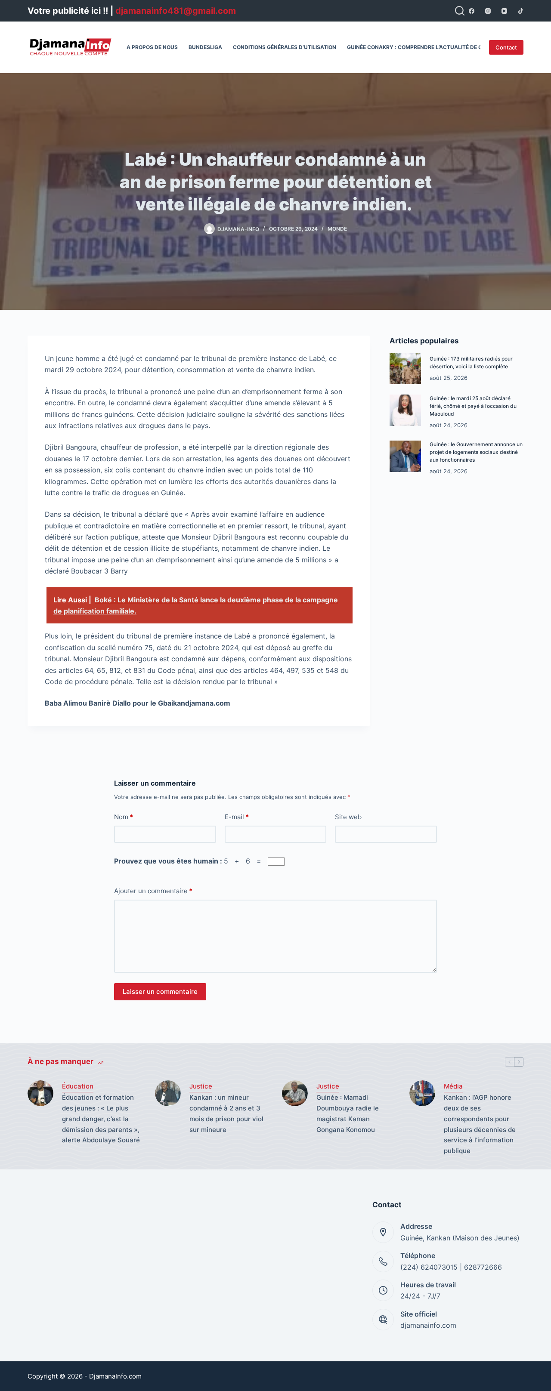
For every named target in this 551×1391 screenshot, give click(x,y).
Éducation (77, 1086)
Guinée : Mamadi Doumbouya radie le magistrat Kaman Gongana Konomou (347, 1113)
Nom (123, 817)
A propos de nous (152, 47)
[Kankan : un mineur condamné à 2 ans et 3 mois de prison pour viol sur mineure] (168, 1093)
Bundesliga (205, 47)
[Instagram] (488, 11)
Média (453, 1086)
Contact (506, 47)
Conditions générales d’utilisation (284, 47)
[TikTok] (520, 11)
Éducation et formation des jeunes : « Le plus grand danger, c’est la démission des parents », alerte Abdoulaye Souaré (102, 1118)
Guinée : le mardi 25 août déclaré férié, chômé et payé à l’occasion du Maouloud (473, 406)
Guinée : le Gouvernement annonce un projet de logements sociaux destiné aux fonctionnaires (476, 452)
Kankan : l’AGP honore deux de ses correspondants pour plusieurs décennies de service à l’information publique (480, 1124)
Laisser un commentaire (160, 991)
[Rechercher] (459, 10)
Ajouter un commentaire (153, 891)
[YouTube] (504, 11)
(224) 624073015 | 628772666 (451, 1267)
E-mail (237, 817)
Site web (348, 817)
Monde (337, 228)
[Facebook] (471, 11)
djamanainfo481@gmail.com (175, 11)
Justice (200, 1086)
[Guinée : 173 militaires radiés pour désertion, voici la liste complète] (405, 369)
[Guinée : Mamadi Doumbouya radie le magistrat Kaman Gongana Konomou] (295, 1093)
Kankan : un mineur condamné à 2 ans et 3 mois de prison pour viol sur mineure (226, 1113)
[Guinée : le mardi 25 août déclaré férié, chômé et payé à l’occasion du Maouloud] (405, 410)
